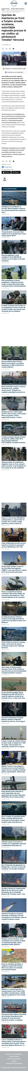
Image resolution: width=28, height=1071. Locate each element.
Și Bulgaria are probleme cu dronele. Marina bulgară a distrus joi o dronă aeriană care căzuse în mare (14, 209)
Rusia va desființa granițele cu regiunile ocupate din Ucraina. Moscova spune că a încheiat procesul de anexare (12, 967)
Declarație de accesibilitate (14, 1063)
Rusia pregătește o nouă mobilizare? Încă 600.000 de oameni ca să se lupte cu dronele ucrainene (13, 258)
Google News (8, 167)
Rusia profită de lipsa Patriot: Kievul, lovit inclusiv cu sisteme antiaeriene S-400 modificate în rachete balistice (13, 364)
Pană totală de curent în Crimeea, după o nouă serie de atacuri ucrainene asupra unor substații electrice (13, 645)
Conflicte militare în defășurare (17, 8)
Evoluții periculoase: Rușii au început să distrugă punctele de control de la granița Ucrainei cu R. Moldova (14, 619)
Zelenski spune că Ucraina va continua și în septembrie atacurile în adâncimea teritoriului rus (14, 843)
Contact (14, 1061)
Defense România (5, 8)
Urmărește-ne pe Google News (15, 72)
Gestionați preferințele (14, 1059)
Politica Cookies (14, 1056)
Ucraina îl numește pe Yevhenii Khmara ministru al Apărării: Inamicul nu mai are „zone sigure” (13, 719)
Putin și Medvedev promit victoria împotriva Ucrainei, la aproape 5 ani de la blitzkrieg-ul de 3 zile (14, 545)
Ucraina (3, 9)
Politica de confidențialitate (14, 1054)
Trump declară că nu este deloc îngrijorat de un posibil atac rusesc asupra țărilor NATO (14, 234)
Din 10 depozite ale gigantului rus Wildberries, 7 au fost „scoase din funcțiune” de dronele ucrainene (14, 867)
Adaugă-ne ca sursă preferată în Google (15, 68)
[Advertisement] (14, 330)
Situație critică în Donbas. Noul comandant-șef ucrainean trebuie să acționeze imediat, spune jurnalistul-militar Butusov (13, 941)
